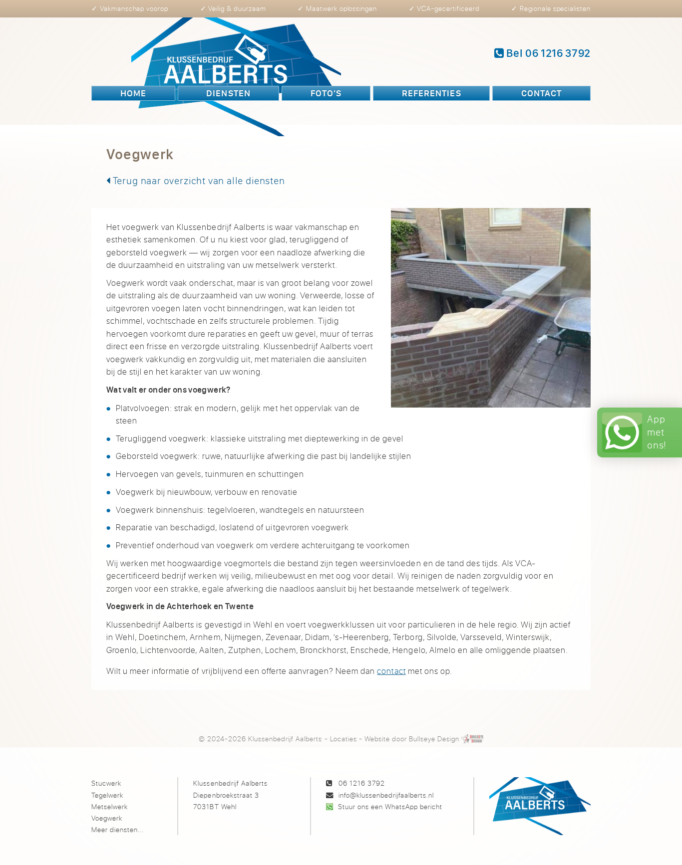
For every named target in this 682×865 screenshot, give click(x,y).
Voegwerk (106, 818)
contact (391, 670)
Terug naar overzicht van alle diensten (197, 180)
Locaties (343, 738)
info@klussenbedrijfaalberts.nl (386, 795)
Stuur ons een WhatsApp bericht (390, 806)
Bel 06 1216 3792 (547, 52)
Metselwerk (109, 806)
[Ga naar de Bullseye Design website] (472, 738)
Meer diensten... (117, 829)
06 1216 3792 (362, 783)
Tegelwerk (107, 795)
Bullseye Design (434, 738)
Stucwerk (106, 783)
